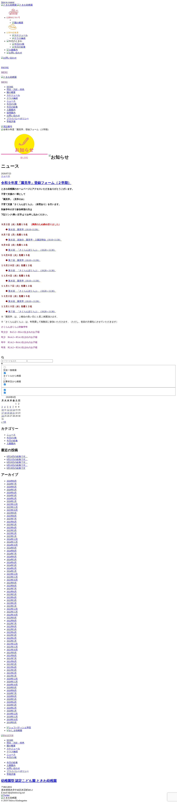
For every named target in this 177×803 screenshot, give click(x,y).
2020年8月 (12, 690)
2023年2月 (12, 603)
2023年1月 (12, 606)
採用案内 (11, 113)
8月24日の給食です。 (17, 456)
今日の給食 (12, 107)
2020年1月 (12, 711)
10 (3, 410)
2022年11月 (12, 612)
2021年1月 (12, 676)
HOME (10, 87)
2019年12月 (12, 714)
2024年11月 (12, 542)
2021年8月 (12, 655)
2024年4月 (12, 562)
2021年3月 (12, 670)
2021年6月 (12, 661)
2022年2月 (12, 638)
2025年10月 (12, 510)
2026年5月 (12, 490)
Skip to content (7, 2)
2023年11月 (12, 577)
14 (14, 410)
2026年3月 (12, 495)
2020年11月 (12, 682)
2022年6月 (12, 626)
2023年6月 (12, 591)
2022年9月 (12, 618)
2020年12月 (12, 679)
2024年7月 (12, 554)
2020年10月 (12, 684)
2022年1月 (12, 641)
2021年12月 (12, 644)
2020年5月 (12, 699)
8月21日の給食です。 (17, 459)
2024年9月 (12, 548)
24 (3, 416)
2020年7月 (12, 693)
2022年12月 (12, 609)
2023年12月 (12, 574)
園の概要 (11, 92)
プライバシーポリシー (18, 118)
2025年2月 (12, 533)
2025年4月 (12, 527)
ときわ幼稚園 (29, 780)
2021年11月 (12, 647)
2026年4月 (12, 492)
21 (14, 413)
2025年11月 (12, 507)
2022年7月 (12, 623)
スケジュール (13, 95)
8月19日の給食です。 (17, 465)
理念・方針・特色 (15, 89)
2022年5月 (12, 629)
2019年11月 (12, 716)
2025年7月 (12, 519)
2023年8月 (12, 586)
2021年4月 (12, 667)
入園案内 (11, 110)
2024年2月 (12, 568)
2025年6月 (12, 522)
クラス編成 (12, 98)
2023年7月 (12, 588)
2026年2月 (12, 498)
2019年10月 (12, 719)
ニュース (11, 101)
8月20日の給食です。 (17, 462)
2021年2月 (12, 673)
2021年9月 (12, 652)
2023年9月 (12, 583)
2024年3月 (12, 565)
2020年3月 (12, 705)
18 (5, 413)
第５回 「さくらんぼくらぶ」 (32, 270)
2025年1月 (12, 536)
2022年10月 (12, 615)
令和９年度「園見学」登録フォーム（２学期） (36, 183)
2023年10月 (12, 580)
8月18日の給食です (16, 468)
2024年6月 (12, 556)
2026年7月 (12, 484)
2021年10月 (12, 650)
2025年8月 (12, 516)
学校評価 (11, 121)
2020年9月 (12, 687)
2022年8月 (12, 620)
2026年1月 (12, 501)
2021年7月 (12, 658)
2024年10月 (12, 545)
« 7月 (3, 422)
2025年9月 (12, 513)
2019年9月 (12, 722)
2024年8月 (12, 551)
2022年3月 (12, 635)
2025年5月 (12, 524)
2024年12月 (12, 539)
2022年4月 (12, 632)
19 (8, 413)
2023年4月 (12, 597)
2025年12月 (12, 504)
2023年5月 (12, 594)
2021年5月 (12, 664)
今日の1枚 (12, 104)
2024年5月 (12, 559)
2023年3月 (12, 600)
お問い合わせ (13, 115)
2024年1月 (12, 571)
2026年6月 (12, 487)
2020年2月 (12, 708)
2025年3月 (12, 530)
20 (11, 413)
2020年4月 (12, 702)
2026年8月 (12, 481)
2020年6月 (12, 696)
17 (3, 413)
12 (8, 410)
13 (11, 410)
